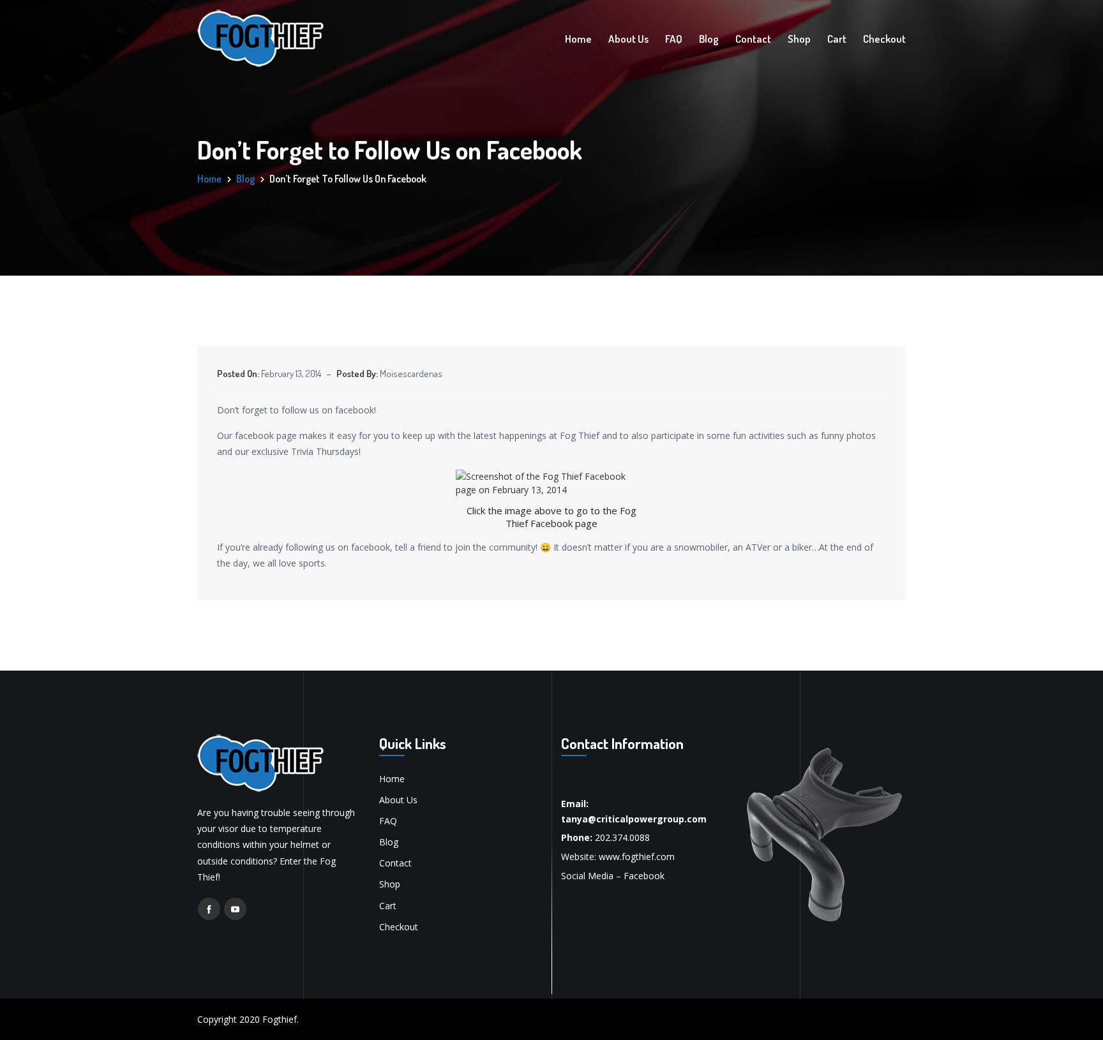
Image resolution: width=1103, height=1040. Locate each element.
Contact (753, 38)
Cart (836, 38)
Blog (709, 38)
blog (245, 178)
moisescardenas (411, 374)
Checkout (884, 38)
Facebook (644, 876)
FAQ (673, 38)
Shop (799, 38)
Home (578, 38)
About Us (628, 38)
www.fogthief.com (637, 857)
